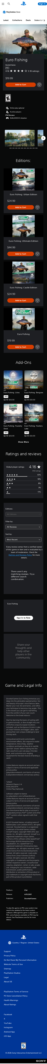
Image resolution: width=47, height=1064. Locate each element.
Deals (28, 20)
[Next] (43, 138)
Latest (5, 20)
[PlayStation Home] (23, 3)
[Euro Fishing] (20, 138)
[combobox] (23, 514)
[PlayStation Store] (12, 12)
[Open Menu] (3, 4)
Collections (17, 20)
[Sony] (41, 1063)
